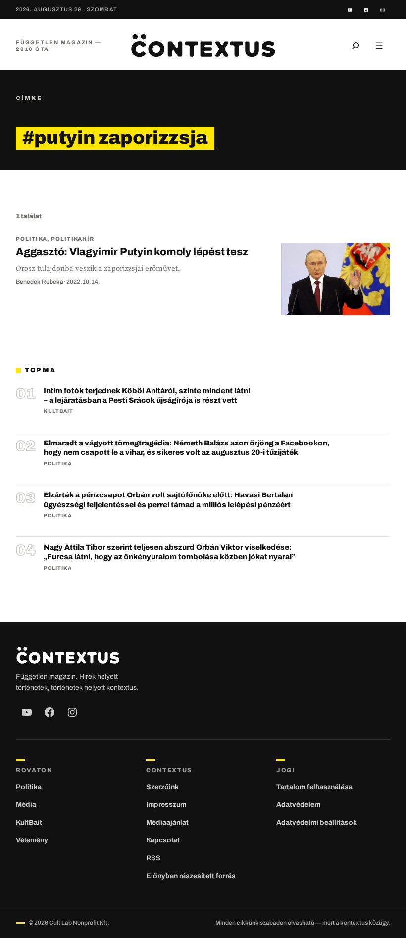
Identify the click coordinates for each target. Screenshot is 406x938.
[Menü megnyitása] (379, 45)
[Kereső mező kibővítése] (355, 45)
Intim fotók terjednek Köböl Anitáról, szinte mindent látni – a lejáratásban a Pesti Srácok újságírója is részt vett (147, 395)
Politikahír (72, 239)
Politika (31, 239)
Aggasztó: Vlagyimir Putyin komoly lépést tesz (132, 252)
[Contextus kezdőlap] (203, 45)
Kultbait (58, 411)
